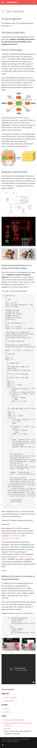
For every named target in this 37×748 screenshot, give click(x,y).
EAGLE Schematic (10, 697)
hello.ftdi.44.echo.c (15, 536)
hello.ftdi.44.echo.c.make (10, 538)
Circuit (6, 709)
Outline (6, 712)
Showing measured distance (14, 720)
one (14, 186)
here (11, 26)
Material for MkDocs (14, 741)
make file (27, 285)
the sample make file (24, 557)
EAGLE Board (9, 701)
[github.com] (2, 744)
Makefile (7, 729)
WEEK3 (4, 59)
